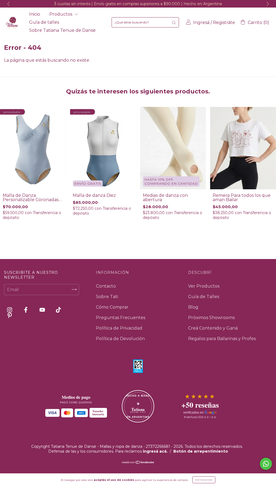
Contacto (106, 286)
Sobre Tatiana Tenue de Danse (62, 30)
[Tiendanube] (138, 462)
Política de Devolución (120, 338)
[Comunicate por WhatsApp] (266, 464)
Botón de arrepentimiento (200, 451)
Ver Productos (203, 286)
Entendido (203, 479)
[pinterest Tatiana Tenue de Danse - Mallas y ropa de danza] (9, 315)
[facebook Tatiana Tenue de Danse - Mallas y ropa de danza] (26, 309)
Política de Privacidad (119, 328)
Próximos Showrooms (211, 317)
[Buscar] (173, 22)
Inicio (34, 14)
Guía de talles (44, 22)
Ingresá (201, 22)
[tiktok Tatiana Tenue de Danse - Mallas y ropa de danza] (58, 309)
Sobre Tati (107, 296)
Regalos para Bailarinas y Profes (222, 338)
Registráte (224, 22)
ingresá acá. (155, 451)
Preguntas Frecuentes (120, 317)
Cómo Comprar (112, 307)
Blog (193, 307)
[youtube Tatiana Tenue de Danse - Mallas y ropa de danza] (43, 309)
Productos (61, 14)
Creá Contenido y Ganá (213, 328)
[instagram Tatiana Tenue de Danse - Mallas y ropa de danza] (10, 309)
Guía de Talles (203, 296)
